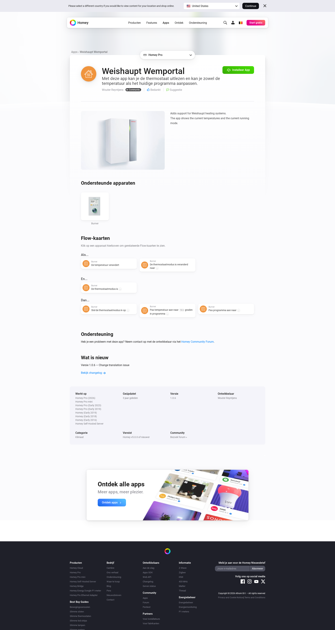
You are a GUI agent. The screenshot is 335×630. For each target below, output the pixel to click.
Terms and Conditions (254, 597)
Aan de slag (148, 568)
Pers (109, 590)
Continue (250, 6)
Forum (146, 602)
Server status (149, 586)
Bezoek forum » (178, 437)
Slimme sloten (77, 611)
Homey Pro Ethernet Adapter (84, 595)
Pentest (146, 607)
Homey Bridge (77, 586)
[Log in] (233, 23)
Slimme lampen (77, 625)
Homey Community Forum (197, 341)
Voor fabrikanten (151, 623)
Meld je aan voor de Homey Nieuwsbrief (242, 562)
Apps (166, 22)
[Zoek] (225, 23)
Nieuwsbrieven (114, 595)
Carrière (110, 568)
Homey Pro (75, 572)
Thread (182, 590)
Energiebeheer (186, 602)
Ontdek (179, 22)
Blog (109, 586)
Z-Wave (183, 568)
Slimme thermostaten (80, 616)
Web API (147, 577)
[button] (212, 6)
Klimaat (79, 437)
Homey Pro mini (77, 577)
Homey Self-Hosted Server (83, 581)
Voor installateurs (151, 619)
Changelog (148, 581)
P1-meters (184, 611)
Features (151, 22)
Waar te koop (113, 581)
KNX (181, 577)
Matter (182, 586)
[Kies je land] (240, 23)
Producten (134, 22)
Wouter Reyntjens (227, 398)
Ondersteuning (198, 22)
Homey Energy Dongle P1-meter (85, 590)
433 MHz (183, 581)
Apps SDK (148, 572)
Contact (110, 599)
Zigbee (182, 572)
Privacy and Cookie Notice (230, 597)
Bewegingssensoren (80, 607)
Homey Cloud (76, 568)
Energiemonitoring (188, 607)
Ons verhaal (112, 572)
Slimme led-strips (78, 620)
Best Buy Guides (79, 601)
